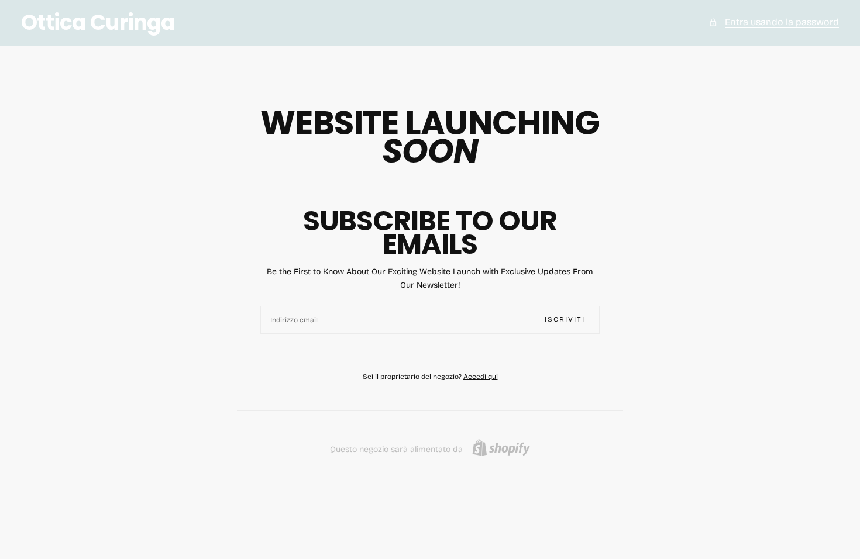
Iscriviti (565, 319)
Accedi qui (480, 376)
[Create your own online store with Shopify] (501, 447)
